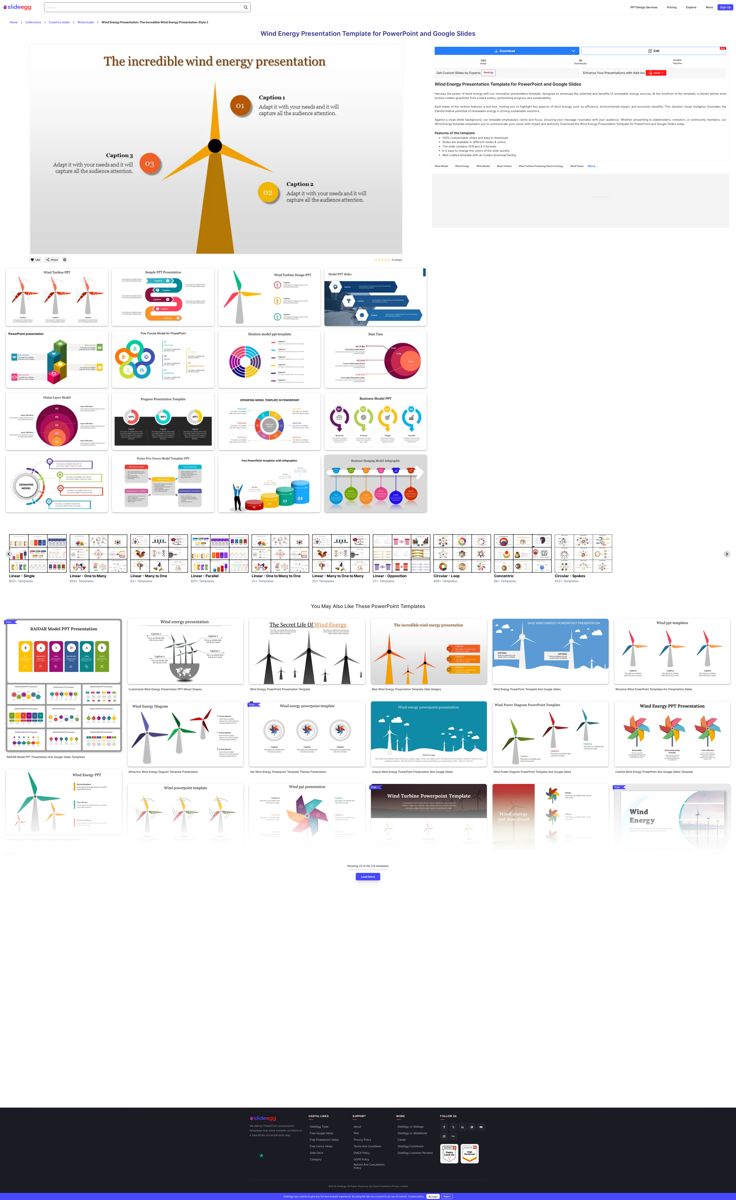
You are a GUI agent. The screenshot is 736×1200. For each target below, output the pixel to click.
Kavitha (677, 63)
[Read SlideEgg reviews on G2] (449, 1153)
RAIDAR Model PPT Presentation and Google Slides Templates (46, 757)
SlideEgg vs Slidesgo (411, 1126)
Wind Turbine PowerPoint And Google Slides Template (406, 854)
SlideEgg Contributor (411, 1146)
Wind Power (577, 166)
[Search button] (245, 7)
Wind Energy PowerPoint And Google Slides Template (649, 947)
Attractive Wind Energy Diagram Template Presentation (163, 771)
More (709, 7)
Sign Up (725, 7)
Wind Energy (462, 166)
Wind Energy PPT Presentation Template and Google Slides (44, 839)
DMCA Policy (362, 1152)
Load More (368, 876)
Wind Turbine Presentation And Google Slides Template (41, 1058)
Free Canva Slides (321, 1146)
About (357, 1126)
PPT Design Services (644, 7)
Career (402, 1139)
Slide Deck (316, 1152)
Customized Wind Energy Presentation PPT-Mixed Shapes (165, 689)
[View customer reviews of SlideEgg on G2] (470, 1153)
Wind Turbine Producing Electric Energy (541, 166)
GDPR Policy (361, 1159)
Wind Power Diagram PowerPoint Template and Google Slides (532, 771)
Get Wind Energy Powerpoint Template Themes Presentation (288, 771)
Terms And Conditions (367, 1146)
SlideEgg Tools (319, 1126)
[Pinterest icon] (64, 260)
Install (657, 72)
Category (316, 1159)
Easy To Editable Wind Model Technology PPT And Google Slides (291, 937)
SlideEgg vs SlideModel (412, 1133)
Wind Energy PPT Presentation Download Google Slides (528, 854)
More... (592, 166)
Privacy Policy (362, 1139)
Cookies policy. (416, 1196)
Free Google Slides (321, 1133)
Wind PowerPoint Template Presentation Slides (158, 854)
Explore (691, 7)
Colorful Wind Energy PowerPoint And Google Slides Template (654, 771)
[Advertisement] (547, 201)
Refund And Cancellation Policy (369, 1166)
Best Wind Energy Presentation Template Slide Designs (406, 689)
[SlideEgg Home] (276, 1118)
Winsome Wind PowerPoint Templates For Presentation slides (653, 689)
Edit (689, 50)
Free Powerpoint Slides (324, 1139)
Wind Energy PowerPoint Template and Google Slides (527, 689)
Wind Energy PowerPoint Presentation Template (280, 689)
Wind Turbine (504, 166)
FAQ (356, 1133)
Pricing (672, 7)
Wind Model (441, 166)
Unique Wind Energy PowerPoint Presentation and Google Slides (412, 771)
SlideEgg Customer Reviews (415, 1152)
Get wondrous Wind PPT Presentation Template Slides (284, 854)
